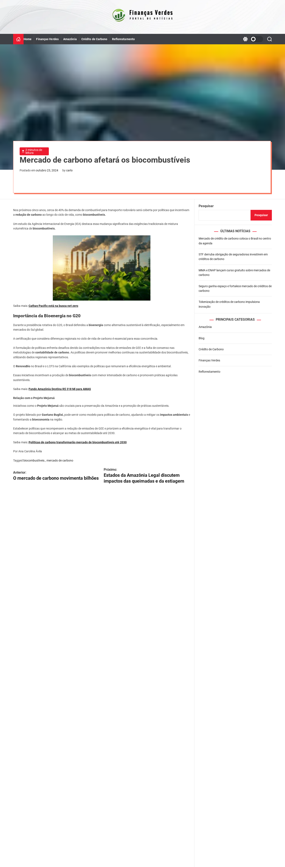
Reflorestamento (123, 39)
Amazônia (70, 39)
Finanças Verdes (47, 39)
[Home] (18, 39)
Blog (201, 338)
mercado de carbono (60, 460)
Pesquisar (206, 206)
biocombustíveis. (34, 460)
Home (28, 39)
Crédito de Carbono (94, 39)
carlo (69, 170)
